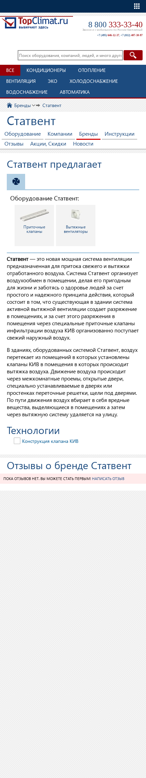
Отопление (92, 70)
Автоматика (75, 92)
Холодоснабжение (94, 81)
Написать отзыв (108, 478)
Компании (60, 133)
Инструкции (119, 133)
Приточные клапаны (34, 229)
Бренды (88, 133)
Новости (83, 143)
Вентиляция (21, 81)
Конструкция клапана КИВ (50, 441)
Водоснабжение (27, 92)
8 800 (115, 24)
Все (10, 70)
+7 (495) (108, 35)
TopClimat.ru (35, 26)
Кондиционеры (46, 70)
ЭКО (52, 81)
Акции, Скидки (48, 143)
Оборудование (22, 133)
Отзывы (13, 143)
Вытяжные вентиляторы (76, 229)
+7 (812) (132, 35)
